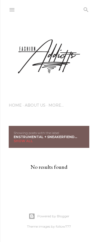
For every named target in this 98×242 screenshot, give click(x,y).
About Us (35, 105)
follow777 (63, 226)
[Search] (86, 8)
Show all (23, 141)
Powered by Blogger (53, 216)
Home (15, 105)
